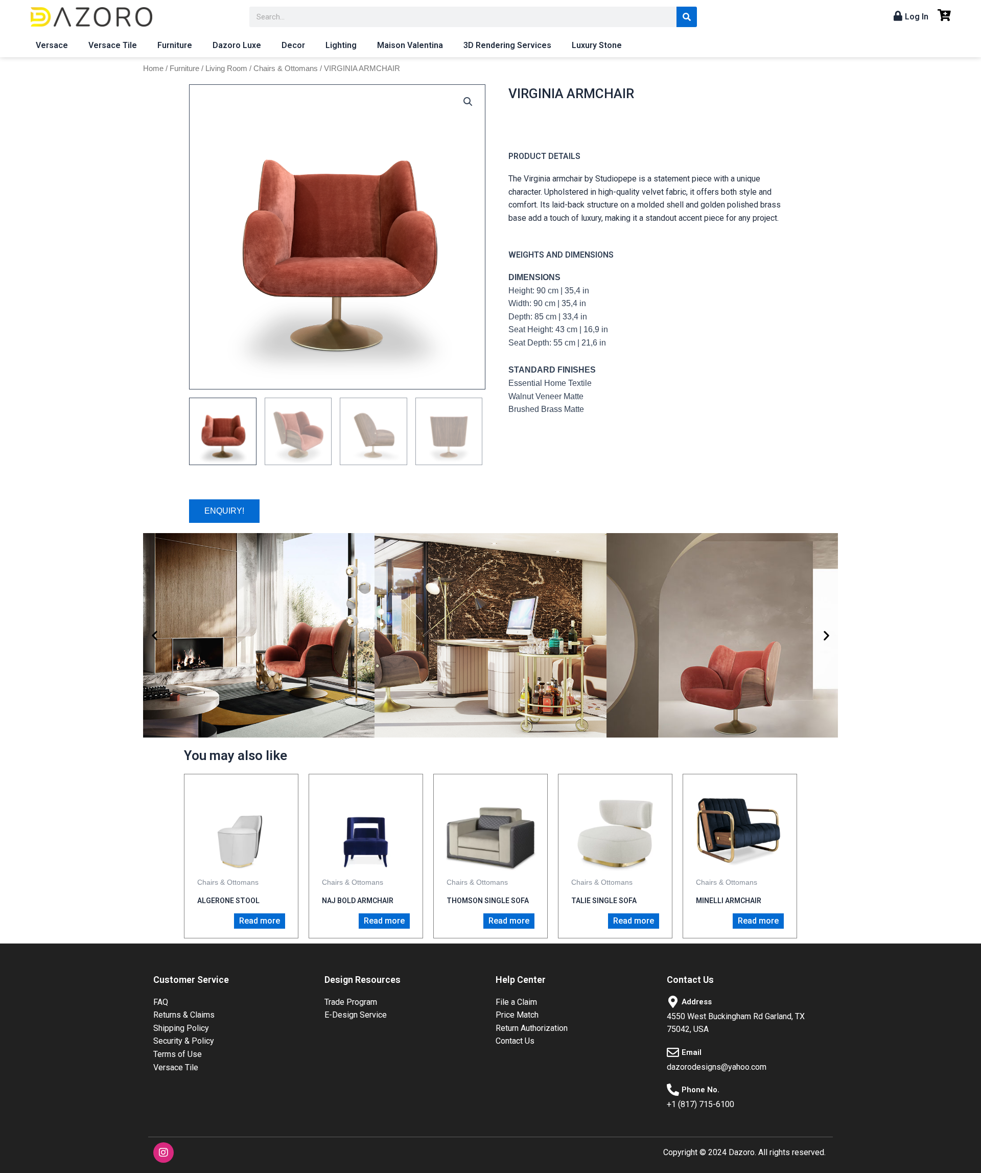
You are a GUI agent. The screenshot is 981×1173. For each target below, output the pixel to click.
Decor (293, 45)
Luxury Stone (597, 45)
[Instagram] (163, 1152)
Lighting (341, 45)
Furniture (174, 45)
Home (153, 68)
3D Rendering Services (507, 45)
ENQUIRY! (224, 511)
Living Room (226, 68)
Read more (259, 921)
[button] (154, 635)
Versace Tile (112, 45)
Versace (52, 45)
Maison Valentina (410, 45)
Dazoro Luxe (237, 45)
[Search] (686, 17)
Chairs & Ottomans (285, 68)
